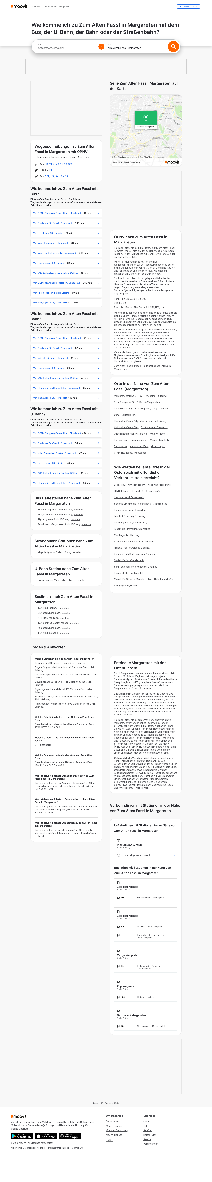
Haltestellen (149, 1135)
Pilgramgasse (160, 408)
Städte (147, 1139)
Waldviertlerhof (158, 433)
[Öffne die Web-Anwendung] (70, 1136)
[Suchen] (173, 46)
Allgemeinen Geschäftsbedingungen (28, 1148)
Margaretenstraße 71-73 (127, 396)
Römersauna (121, 440)
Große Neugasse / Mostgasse (130, 452)
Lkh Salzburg (121, 491)
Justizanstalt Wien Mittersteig (130, 433)
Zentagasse (120, 446)
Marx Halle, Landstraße (160, 579)
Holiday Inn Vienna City (126, 427)
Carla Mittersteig (123, 408)
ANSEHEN (78, 509)
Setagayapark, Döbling (126, 585)
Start (40, 45)
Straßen (147, 1130)
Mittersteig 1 (158, 446)
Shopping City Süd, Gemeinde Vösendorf (136, 554)
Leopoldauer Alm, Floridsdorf (129, 485)
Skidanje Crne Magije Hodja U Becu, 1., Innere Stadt (141, 503)
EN (109, 1139)
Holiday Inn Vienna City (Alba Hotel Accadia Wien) (140, 421)
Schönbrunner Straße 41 (154, 427)
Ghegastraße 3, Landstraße (145, 491)
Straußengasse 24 (124, 402)
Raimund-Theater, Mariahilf (129, 573)
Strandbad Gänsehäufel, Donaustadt (134, 541)
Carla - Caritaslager (124, 415)
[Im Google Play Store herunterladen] (22, 1136)
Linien (146, 1121)
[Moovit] (19, 6)
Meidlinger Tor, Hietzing (126, 535)
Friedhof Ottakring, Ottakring (129, 516)
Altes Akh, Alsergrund (159, 485)
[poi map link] (146, 130)
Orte (145, 1126)
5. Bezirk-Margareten (148, 402)
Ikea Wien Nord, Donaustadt (129, 497)
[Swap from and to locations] (101, 47)
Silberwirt (163, 396)
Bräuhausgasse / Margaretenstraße (150, 440)
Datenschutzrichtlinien (58, 1148)
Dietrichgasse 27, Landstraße (130, 522)
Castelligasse (142, 408)
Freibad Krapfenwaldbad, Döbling (131, 547)
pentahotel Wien (139, 446)
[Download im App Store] (46, 1136)
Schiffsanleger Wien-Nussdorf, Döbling (135, 566)
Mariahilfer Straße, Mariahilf (129, 560)
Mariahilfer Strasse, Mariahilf (129, 579)
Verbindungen (150, 1143)
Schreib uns (77, 1148)
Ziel (109, 45)
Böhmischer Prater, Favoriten (130, 510)
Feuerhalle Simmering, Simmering (132, 529)
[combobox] (67, 48)
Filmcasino (149, 396)
